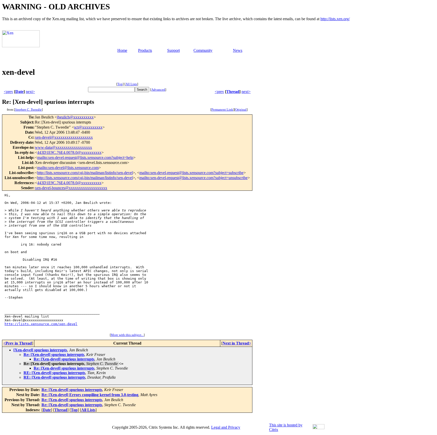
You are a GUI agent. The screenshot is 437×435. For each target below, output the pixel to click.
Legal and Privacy (225, 427)
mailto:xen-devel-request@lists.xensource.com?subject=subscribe (191, 173)
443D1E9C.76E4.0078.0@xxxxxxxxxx (69, 152)
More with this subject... (127, 335)
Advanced (158, 89)
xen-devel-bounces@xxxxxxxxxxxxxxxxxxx (71, 188)
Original (241, 109)
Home (122, 50)
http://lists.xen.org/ (335, 19)
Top (120, 84)
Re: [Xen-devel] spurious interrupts (54, 354)
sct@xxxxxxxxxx (88, 127)
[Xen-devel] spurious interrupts (40, 350)
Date (19, 91)
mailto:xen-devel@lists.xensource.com (68, 167)
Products (145, 50)
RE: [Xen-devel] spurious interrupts (54, 373)
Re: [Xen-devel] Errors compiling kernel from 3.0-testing (89, 395)
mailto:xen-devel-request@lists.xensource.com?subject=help (85, 157)
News (237, 50)
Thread (232, 91)
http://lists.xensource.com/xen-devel (41, 324)
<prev (8, 91)
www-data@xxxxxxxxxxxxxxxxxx (63, 147)
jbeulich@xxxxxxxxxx (75, 117)
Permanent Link (222, 109)
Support (173, 50)
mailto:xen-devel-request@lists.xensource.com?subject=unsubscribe (193, 178)
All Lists (131, 84)
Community (202, 50)
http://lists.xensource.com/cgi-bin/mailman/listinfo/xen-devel (85, 173)
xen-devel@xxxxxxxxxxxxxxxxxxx (64, 137)
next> (30, 91)
